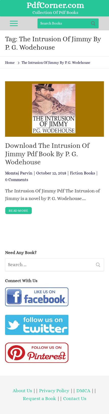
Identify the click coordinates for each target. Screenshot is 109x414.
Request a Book (40, 398)
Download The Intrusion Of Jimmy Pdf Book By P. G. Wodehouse (47, 154)
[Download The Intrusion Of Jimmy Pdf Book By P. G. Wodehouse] (54, 109)
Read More (18, 210)
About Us (22, 390)
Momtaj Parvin (18, 173)
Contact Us (74, 398)
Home (10, 63)
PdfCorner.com (55, 5)
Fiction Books (82, 173)
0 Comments (16, 179)
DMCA (83, 390)
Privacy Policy (54, 390)
